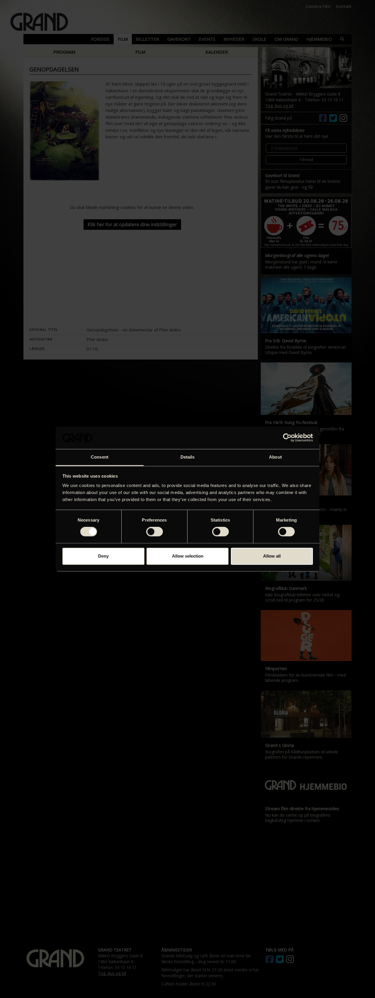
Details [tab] (187, 456)
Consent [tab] (99, 456)
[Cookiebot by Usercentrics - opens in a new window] (287, 437)
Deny (103, 556)
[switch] (154, 532)
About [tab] (275, 456)
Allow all (272, 556)
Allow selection (187, 556)
